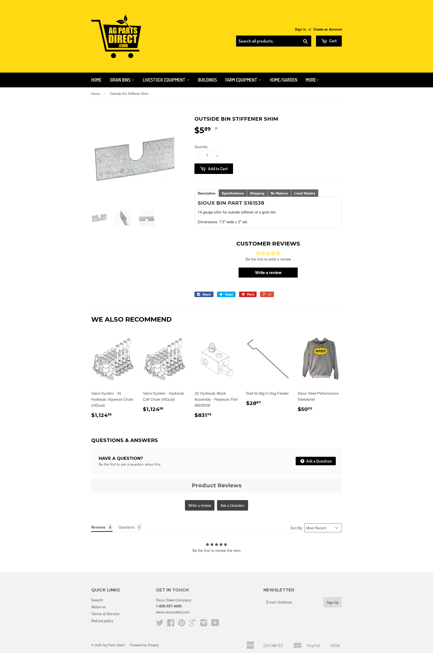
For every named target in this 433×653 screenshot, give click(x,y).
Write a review (199, 505)
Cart (333, 40)
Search (97, 599)
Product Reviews (217, 485)
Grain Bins (120, 80)
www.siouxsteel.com (173, 611)
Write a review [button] (268, 272)
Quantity (201, 146)
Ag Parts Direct (114, 644)
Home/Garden (283, 80)
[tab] (206, 193)
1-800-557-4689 (169, 606)
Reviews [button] (98, 527)
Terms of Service (105, 613)
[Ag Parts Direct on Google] (192, 624)
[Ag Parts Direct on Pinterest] (181, 624)
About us (98, 606)
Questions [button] (127, 527)
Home (96, 80)
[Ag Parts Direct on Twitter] (159, 624)
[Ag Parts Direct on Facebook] (170, 624)
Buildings (207, 80)
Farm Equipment (241, 80)
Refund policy (102, 620)
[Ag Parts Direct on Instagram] (204, 624)
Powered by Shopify (144, 644)
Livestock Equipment (164, 80)
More (311, 80)
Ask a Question (318, 461)
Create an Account (327, 29)
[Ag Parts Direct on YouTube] (215, 624)
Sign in (300, 29)
